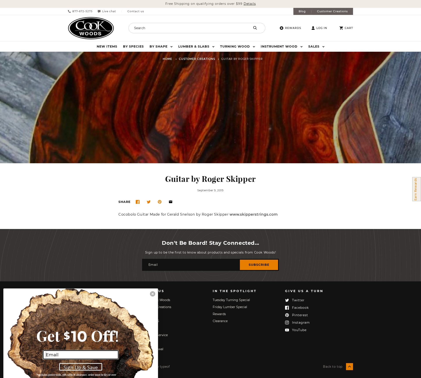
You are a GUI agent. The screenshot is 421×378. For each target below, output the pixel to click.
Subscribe (259, 265)
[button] (161, 46)
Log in (321, 28)
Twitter (298, 300)
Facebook (300, 308)
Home (167, 59)
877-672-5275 (82, 11)
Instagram (301, 323)
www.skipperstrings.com (254, 215)
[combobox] (183, 28)
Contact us (135, 11)
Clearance (220, 321)
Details (250, 3)
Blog (302, 11)
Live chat (109, 11)
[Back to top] (349, 366)
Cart (349, 28)
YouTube (299, 330)
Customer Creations (332, 11)
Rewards (293, 28)
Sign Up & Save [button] (81, 367)
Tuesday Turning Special (231, 300)
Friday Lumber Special (230, 307)
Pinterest (300, 315)
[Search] (255, 28)
